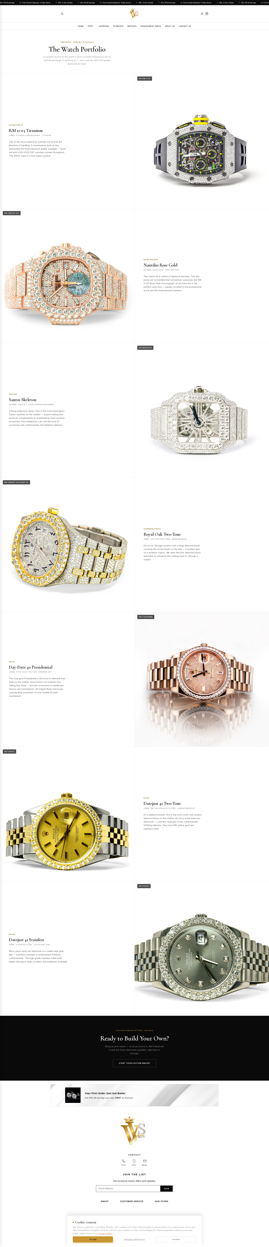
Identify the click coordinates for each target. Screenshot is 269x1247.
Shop (90, 26)
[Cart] (206, 13)
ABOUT (105, 1201)
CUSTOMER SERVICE (132, 1201)
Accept (93, 1239)
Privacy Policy (105, 1233)
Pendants (118, 26)
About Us (170, 26)
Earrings (104, 26)
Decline (176, 1239)
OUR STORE (161, 1201)
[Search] (62, 13)
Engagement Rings (151, 26)
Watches (132, 26)
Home (81, 26)
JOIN (166, 1189)
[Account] (202, 13)
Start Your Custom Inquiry (134, 1063)
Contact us (185, 26)
